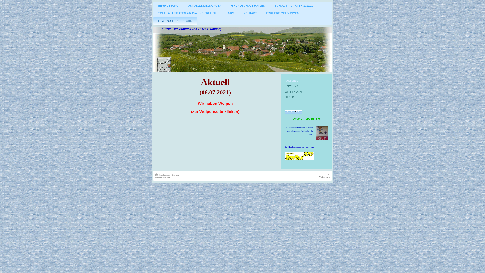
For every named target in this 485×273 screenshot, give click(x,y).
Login (327, 174)
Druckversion (165, 175)
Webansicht (324, 177)
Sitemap (175, 175)
